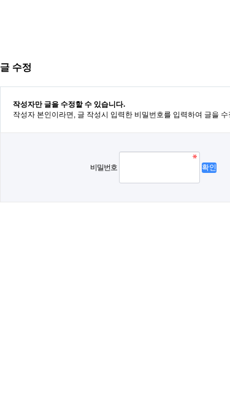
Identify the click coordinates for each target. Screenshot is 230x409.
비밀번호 (103, 167)
